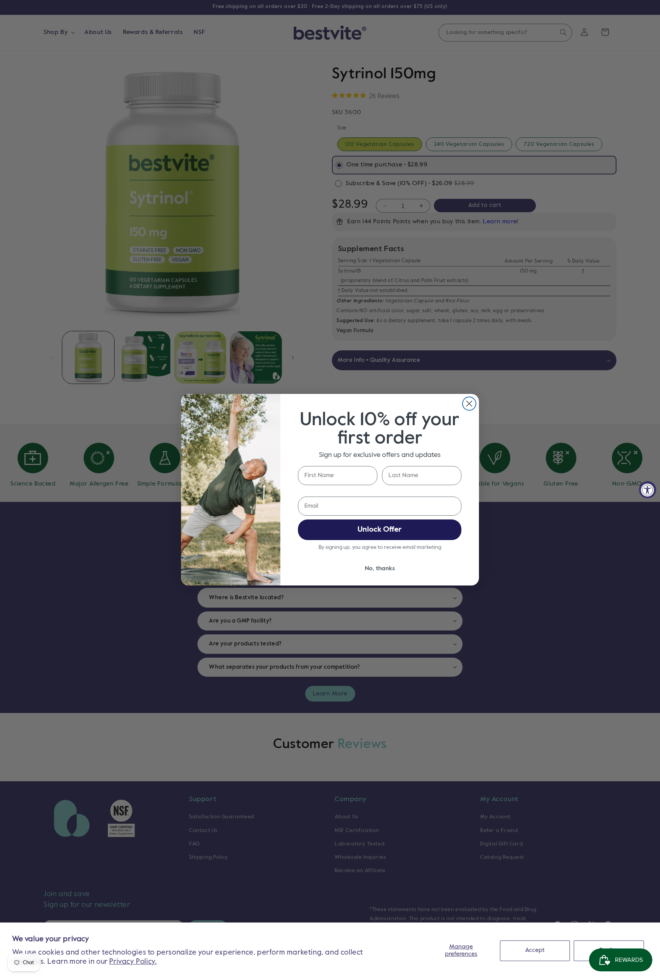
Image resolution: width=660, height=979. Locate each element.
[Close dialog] (469, 403)
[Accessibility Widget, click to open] (647, 489)
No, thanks (380, 569)
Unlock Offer (380, 530)
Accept (535, 950)
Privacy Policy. (133, 961)
